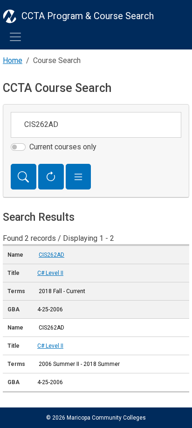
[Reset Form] (51, 177)
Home (12, 60)
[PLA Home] (10, 16)
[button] (78, 177)
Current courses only (62, 146)
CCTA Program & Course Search (87, 15)
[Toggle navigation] (15, 37)
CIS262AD (51, 255)
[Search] (23, 177)
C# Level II (50, 273)
